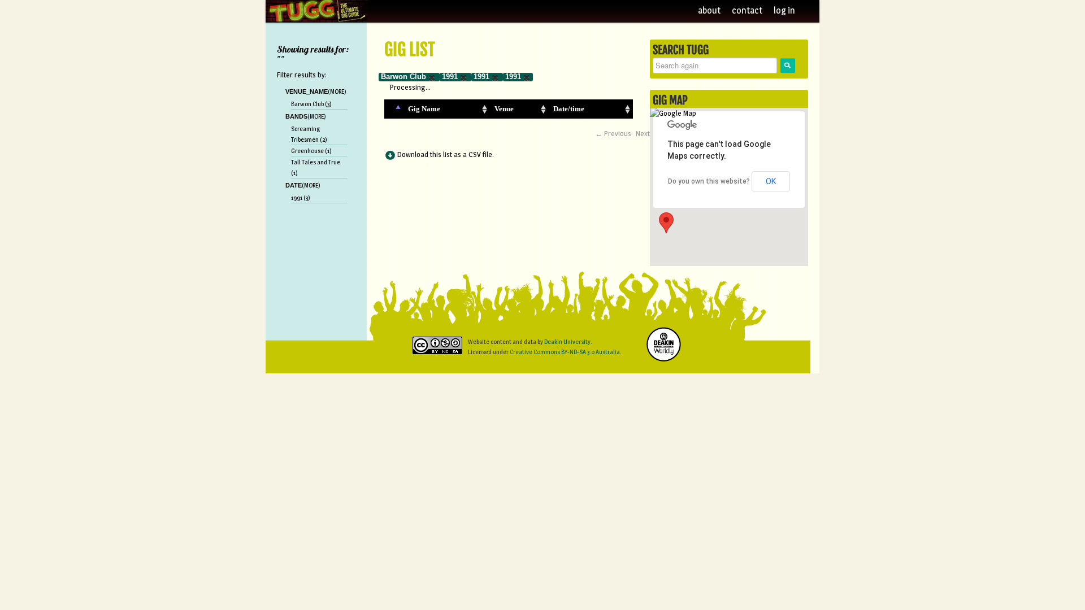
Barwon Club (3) (311, 104)
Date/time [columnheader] (568, 108)
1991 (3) (300, 198)
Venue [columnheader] (504, 108)
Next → (647, 133)
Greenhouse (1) (311, 151)
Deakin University (567, 342)
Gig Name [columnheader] (424, 108)
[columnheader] (393, 109)
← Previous (613, 133)
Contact (747, 10)
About (709, 10)
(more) (337, 91)
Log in (785, 10)
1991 (450, 76)
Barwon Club (403, 76)
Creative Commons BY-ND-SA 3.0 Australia (565, 352)
